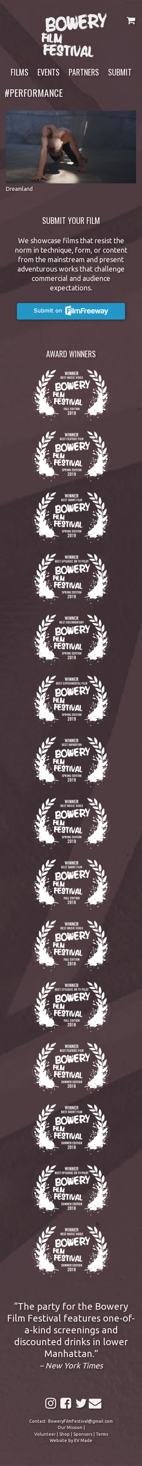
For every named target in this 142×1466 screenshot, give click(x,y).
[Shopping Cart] (130, 20)
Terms (102, 1434)
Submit (120, 72)
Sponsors (82, 1434)
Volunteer (45, 1434)
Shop (64, 1434)
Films (19, 72)
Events (48, 72)
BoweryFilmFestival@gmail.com (80, 1421)
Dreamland (19, 189)
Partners (84, 72)
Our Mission (70, 1427)
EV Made (83, 1440)
